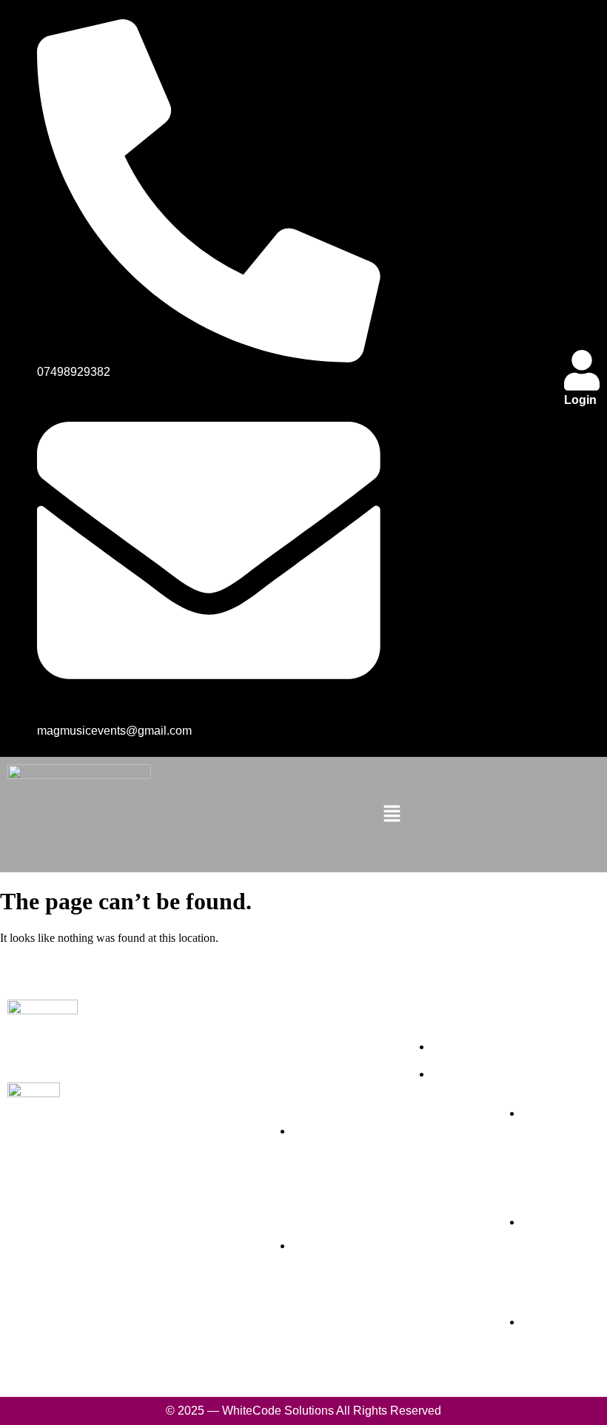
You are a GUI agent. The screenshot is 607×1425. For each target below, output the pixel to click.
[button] (392, 814)
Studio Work (211, 1109)
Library (196, 1148)
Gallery (195, 1128)
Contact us (207, 1167)
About (193, 1071)
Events (195, 1090)
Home (192, 1051)
